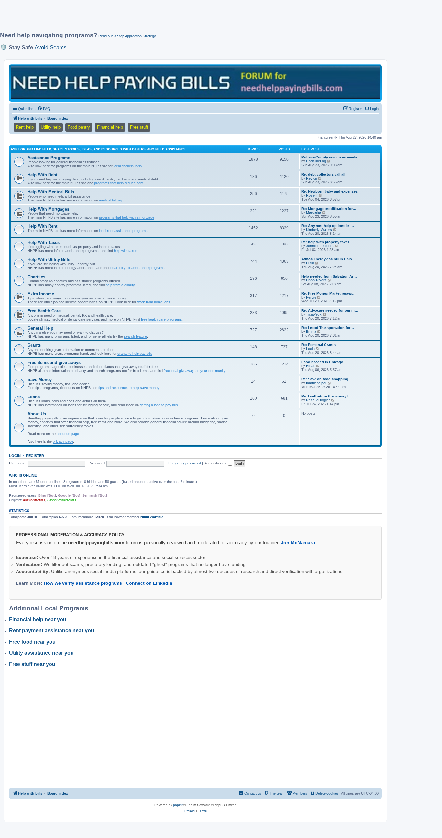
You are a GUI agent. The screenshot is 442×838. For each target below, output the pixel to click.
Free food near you (32, 642)
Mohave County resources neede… (331, 157)
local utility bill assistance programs (137, 268)
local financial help (128, 166)
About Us (37, 413)
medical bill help (111, 200)
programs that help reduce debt (118, 183)
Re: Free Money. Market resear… (328, 293)
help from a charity (120, 285)
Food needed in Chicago (322, 362)
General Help (40, 328)
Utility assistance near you (41, 653)
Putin (310, 263)
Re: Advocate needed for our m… (329, 310)
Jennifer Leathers (320, 246)
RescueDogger (318, 400)
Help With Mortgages (48, 209)
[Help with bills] (195, 82)
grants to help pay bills (134, 353)
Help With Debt (42, 174)
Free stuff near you (32, 664)
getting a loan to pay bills (159, 405)
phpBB (178, 805)
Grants (34, 345)
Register (35, 456)
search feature (135, 336)
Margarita (313, 212)
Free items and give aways (54, 362)
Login (15, 456)
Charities (36, 276)
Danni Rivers (316, 280)
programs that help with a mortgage (126, 217)
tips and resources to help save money (129, 388)
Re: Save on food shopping (324, 379)
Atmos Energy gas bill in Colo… (328, 259)
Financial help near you (37, 619)
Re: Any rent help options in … (327, 226)
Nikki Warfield (152, 517)
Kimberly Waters (319, 230)
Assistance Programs (49, 157)
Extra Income (41, 293)
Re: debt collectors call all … (325, 174)
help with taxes (125, 251)
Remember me (216, 463)
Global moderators (61, 500)
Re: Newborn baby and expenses (329, 191)
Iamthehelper (316, 383)
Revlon (311, 178)
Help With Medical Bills (51, 192)
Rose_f (311, 195)
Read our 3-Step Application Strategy (127, 36)
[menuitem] (43, 109)
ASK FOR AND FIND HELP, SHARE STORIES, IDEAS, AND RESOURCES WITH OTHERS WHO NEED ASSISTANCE (98, 149)
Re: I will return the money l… (326, 396)
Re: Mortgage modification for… (328, 209)
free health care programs (161, 319)
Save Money (40, 379)
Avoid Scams (51, 47)
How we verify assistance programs (83, 583)
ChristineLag (316, 161)
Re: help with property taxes (325, 242)
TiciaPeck (314, 314)
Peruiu (311, 297)
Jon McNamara (298, 542)
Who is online (23, 475)
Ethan (310, 366)
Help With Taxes (44, 242)
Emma (311, 331)
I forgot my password (184, 463)
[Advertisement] (157, 18)
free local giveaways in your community (195, 371)
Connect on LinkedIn (149, 583)
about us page (68, 434)
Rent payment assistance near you (51, 630)
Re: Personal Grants (318, 345)
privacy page (63, 441)
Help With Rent (42, 226)
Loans (34, 396)
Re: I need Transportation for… (327, 328)
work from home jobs (153, 302)
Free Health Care (44, 311)
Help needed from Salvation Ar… (329, 276)
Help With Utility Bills (49, 259)
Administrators (34, 500)
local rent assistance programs (123, 231)
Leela (310, 349)
